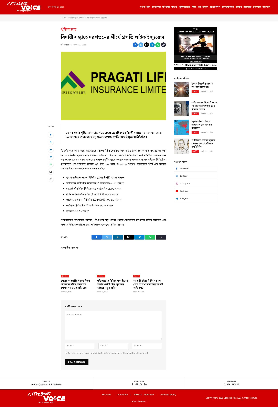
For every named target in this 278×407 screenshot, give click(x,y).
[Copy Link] (163, 44)
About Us (106, 394)
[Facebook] (51, 135)
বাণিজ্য (166, 7)
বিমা (194, 7)
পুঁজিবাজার (185, 7)
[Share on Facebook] (135, 44)
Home (63, 17)
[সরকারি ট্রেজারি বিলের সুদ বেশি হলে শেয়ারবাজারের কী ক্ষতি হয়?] (149, 262)
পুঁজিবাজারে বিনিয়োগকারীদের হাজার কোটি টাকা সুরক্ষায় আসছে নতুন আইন (112, 284)
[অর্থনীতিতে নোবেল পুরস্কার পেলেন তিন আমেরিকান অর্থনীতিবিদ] (181, 146)
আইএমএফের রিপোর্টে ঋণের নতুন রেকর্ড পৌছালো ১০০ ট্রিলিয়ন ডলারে (204, 106)
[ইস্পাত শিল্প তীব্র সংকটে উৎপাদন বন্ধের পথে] (181, 89)
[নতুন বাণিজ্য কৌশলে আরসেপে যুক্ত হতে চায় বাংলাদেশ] (181, 127)
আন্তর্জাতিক (228, 7)
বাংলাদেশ (215, 7)
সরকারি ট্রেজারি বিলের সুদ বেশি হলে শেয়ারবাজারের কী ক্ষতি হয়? (148, 284)
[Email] (51, 171)
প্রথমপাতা (145, 7)
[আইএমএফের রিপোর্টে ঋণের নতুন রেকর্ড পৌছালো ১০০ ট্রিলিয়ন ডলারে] (181, 108)
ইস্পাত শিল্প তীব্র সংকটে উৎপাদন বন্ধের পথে (202, 85)
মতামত (257, 7)
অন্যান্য (266, 7)
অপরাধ (248, 7)
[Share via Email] (146, 44)
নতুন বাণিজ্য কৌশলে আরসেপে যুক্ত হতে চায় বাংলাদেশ (202, 125)
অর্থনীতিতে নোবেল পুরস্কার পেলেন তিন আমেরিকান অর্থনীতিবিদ (203, 144)
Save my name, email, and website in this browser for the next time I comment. (108, 353)
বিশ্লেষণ (137, 276)
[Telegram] (51, 157)
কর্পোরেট (203, 7)
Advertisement (138, 401)
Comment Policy (168, 394)
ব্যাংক (174, 7)
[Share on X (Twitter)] (140, 44)
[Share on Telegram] (152, 44)
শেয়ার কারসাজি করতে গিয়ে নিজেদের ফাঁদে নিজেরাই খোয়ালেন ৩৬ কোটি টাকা (75, 284)
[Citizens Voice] (23, 7)
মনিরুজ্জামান (65, 45)
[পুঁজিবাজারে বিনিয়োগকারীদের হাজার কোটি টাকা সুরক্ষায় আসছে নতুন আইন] (113, 262)
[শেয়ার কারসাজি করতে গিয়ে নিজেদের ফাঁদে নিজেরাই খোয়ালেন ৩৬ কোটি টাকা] (77, 262)
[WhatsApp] (51, 164)
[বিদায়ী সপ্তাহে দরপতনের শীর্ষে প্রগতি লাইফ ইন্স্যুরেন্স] (113, 86)
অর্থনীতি (156, 7)
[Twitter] (51, 142)
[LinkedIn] (51, 149)
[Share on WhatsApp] (157, 44)
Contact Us (122, 394)
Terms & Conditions (144, 394)
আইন (239, 7)
